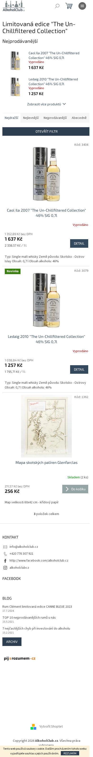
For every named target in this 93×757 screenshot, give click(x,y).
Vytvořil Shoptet (51, 726)
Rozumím (70, 753)
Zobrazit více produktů (44, 104)
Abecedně (79, 118)
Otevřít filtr (47, 131)
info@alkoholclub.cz (24, 546)
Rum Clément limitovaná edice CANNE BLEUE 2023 (37, 607)
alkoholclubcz (19, 567)
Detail (79, 243)
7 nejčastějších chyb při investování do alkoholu (36, 628)
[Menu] (82, 6)
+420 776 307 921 (21, 553)
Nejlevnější (31, 118)
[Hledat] (57, 6)
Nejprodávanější (55, 118)
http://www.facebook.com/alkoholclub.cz (39, 560)
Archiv (12, 642)
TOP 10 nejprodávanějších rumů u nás (29, 618)
